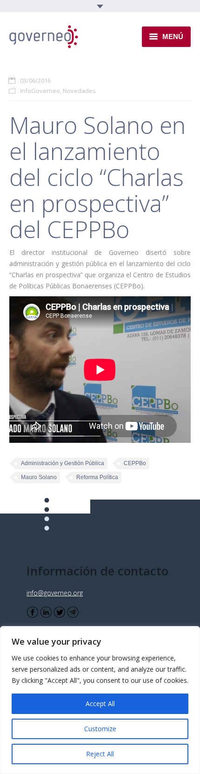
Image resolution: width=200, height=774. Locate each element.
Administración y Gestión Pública (62, 463)
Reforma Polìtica (97, 477)
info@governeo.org (55, 592)
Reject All (100, 753)
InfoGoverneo (40, 91)
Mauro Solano (39, 477)
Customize (100, 728)
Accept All (100, 703)
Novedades (79, 91)
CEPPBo (135, 463)
